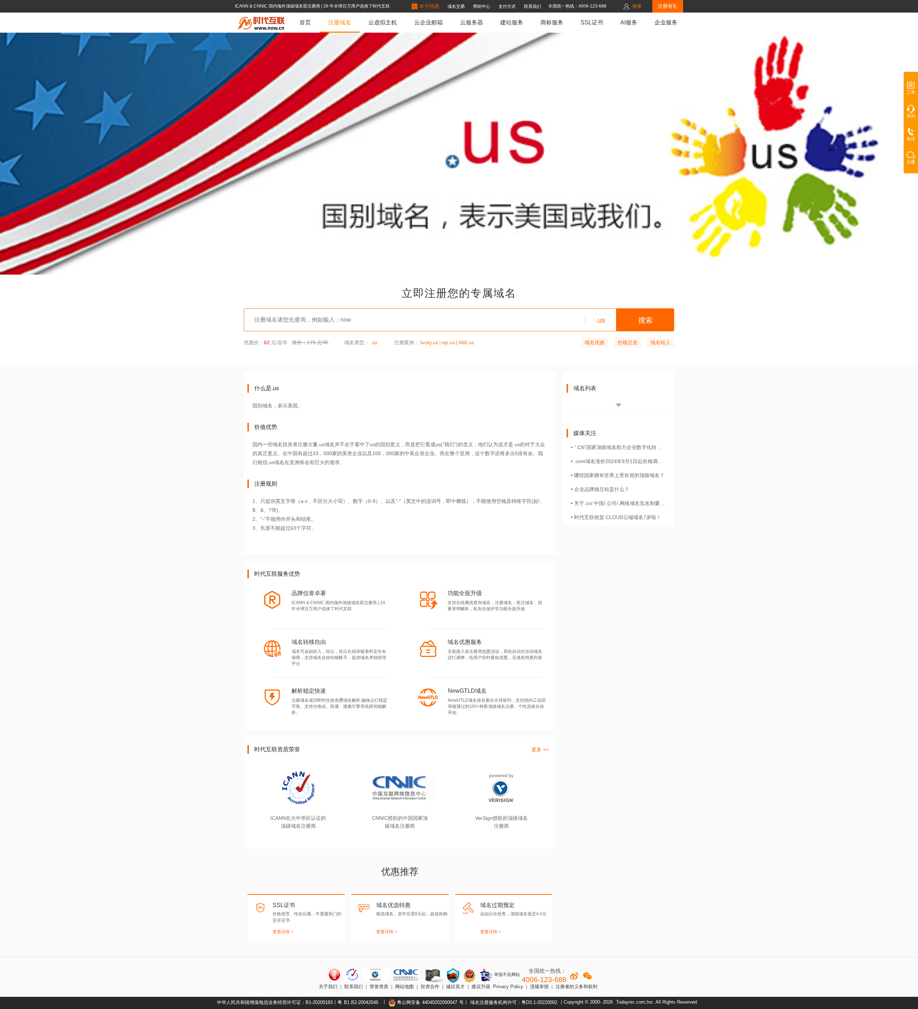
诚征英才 (455, 986)
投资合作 (430, 986)
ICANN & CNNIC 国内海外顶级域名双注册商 (278, 6)
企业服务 (665, 22)
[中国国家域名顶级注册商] (406, 974)
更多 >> (540, 749)
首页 (305, 22)
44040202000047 (439, 1002)
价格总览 (627, 342)
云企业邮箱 (428, 22)
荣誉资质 (379, 986)
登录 (637, 6)
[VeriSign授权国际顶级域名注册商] (376, 974)
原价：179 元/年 (310, 342)
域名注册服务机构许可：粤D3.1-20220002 (513, 1002)
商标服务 (551, 22)
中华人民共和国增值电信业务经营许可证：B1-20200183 (275, 1002)
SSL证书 (592, 22)
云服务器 (471, 22)
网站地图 (404, 986)
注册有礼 (668, 6)
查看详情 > (283, 931)
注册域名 (339, 22)
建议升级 (481, 986)
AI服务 (628, 22)
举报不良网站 (506, 974)
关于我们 (328, 986)
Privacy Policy (508, 986)
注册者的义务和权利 (576, 986)
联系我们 (353, 986)
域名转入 (660, 342)
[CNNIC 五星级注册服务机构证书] (334, 974)
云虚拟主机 (382, 22)
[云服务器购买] (432, 975)
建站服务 (511, 22)
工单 (911, 92)
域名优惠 (595, 342)
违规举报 (539, 986)
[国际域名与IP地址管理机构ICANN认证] (352, 974)
